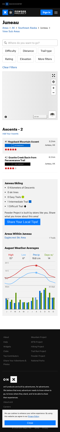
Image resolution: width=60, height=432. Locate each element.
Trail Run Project (38, 351)
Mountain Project (38, 337)
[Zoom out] (53, 92)
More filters (45, 58)
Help (5, 342)
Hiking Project (37, 346)
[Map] (30, 96)
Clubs (5, 351)
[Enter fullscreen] (53, 75)
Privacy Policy (33, 416)
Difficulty (10, 50)
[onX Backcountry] (12, 4)
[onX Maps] (10, 382)
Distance (28, 50)
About (6, 337)
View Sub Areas (11, 31)
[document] (30, 418)
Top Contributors (11, 356)
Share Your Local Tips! (22, 222)
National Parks (37, 360)
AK (13, 27)
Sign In (46, 12)
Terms (36, 428)
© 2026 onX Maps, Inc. (22, 428)
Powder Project (38, 356)
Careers (7, 406)
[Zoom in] (53, 88)
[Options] (52, 114)
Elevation (25, 58)
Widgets (7, 346)
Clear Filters (9, 67)
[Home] (15, 12)
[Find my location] (53, 81)
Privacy (45, 428)
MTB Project (36, 342)
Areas (5, 27)
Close (30, 422)
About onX (8, 402)
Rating (9, 58)
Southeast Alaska (27, 27)
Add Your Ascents (10, 133)
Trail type (46, 50)
